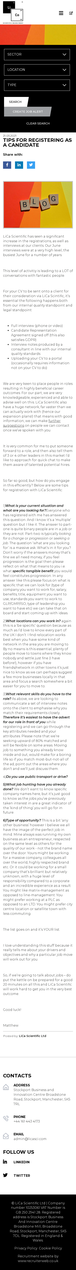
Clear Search (38, 123)
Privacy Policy (26, 1248)
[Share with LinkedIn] (19, 165)
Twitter (22, 1176)
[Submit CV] (69, 8)
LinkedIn (22, 1162)
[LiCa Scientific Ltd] (19, 6)
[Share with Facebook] (7, 165)
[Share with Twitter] (31, 165)
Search (15, 102)
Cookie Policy (50, 1248)
